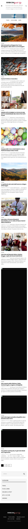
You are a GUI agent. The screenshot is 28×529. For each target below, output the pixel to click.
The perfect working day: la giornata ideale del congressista (13, 451)
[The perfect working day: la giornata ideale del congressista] (14, 438)
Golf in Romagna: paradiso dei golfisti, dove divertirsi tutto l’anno (13, 417)
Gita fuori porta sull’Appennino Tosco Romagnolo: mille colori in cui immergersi (12, 45)
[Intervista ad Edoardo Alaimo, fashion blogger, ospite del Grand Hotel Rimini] (14, 242)
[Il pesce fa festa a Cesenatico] (14, 66)
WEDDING (4, 498)
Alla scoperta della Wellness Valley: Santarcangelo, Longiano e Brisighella (11, 384)
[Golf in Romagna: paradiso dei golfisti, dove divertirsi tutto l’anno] (14, 404)
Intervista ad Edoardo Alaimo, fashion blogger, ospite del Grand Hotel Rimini (11, 255)
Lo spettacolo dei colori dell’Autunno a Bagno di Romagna (13, 185)
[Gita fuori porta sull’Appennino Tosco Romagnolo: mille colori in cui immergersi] (14, 33)
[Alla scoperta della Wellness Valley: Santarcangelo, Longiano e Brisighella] (14, 324)
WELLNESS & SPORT (7, 492)
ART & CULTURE (6, 495)
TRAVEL (7, 20)
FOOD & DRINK (14, 20)
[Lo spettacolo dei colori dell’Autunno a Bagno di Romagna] (14, 172)
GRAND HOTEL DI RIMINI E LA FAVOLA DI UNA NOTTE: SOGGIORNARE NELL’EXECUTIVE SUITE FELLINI (13, 114)
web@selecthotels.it (5, 48)
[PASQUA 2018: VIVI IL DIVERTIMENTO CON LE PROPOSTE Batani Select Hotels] (14, 136)
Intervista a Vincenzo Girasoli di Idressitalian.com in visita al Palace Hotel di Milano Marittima (13, 220)
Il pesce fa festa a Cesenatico (9, 79)
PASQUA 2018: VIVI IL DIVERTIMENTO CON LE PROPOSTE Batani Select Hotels (13, 149)
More (20, 20)
